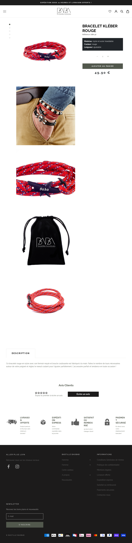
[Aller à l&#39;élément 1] (9, 24)
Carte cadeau (67, 470)
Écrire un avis (83, 394)
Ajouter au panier (103, 66)
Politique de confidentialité (108, 465)
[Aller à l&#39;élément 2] (9, 27)
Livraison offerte (103, 475)
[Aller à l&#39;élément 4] (9, 34)
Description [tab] (21, 353)
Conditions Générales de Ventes (110, 460)
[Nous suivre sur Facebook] (8, 466)
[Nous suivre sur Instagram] (17, 466)
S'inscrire (25, 525)
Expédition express (105, 480)
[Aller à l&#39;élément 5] (9, 37)
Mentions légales (104, 470)
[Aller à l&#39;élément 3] (9, 31)
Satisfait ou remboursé (106, 485)
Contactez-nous (103, 495)
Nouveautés (67, 480)
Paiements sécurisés (105, 490)
